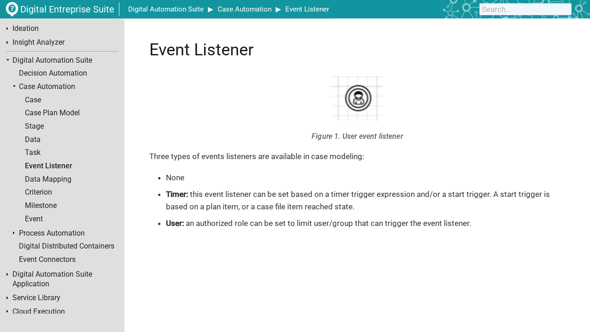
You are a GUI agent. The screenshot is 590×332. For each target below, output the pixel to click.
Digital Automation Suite (166, 9)
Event (34, 219)
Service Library (36, 298)
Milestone (41, 206)
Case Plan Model (52, 113)
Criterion (38, 192)
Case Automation (244, 9)
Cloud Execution (38, 312)
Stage (34, 126)
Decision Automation (53, 73)
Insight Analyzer (38, 42)
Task (33, 152)
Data (33, 140)
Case (33, 100)
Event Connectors (47, 259)
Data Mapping (48, 179)
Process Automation (52, 233)
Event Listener (307, 9)
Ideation (25, 28)
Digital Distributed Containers (66, 246)
